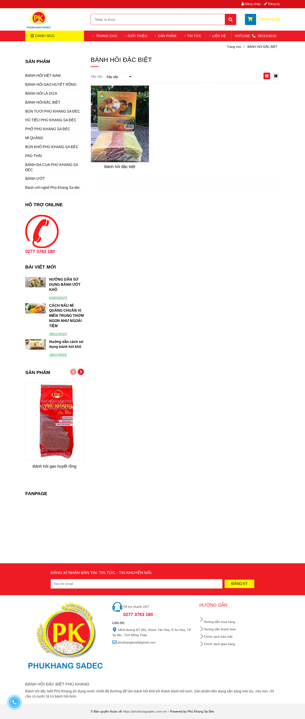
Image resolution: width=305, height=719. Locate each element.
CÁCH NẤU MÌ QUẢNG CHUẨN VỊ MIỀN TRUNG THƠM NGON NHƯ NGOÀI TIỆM (66, 316)
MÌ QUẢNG (34, 138)
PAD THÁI (33, 156)
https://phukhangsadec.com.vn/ (145, 711)
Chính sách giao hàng (219, 644)
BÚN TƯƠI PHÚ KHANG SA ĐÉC (52, 111)
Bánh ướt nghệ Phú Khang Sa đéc (52, 187)
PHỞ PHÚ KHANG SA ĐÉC (47, 129)
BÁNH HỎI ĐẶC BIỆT (42, 102)
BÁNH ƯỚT (35, 179)
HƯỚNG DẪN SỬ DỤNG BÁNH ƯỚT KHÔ (65, 285)
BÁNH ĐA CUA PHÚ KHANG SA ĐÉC (51, 167)
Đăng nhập (252, 4)
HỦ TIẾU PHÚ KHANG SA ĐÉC (51, 120)
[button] (262, 19)
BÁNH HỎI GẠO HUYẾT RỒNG (50, 84)
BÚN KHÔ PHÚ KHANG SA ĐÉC (52, 147)
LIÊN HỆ (219, 36)
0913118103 (267, 36)
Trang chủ (235, 46)
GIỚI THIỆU (137, 36)
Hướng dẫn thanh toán (220, 629)
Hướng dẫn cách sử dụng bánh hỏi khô (66, 344)
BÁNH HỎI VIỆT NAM (43, 76)
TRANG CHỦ (106, 36)
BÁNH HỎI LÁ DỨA (41, 93)
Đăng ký (273, 4)
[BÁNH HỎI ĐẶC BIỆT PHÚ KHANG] (39, 19)
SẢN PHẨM (167, 36)
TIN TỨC (194, 36)
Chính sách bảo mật (218, 636)
